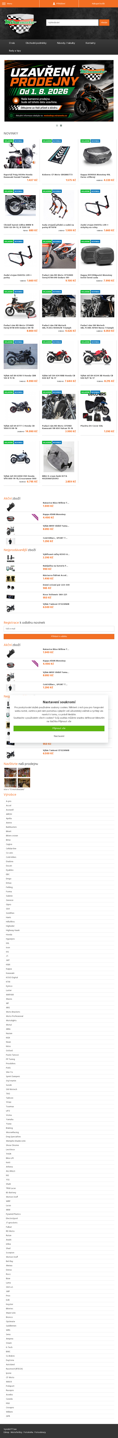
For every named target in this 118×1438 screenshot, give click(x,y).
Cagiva (9, 844)
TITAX (8, 1102)
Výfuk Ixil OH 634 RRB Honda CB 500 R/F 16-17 (58, 377)
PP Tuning (10, 1059)
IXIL (7, 943)
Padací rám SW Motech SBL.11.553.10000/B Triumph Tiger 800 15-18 (56, 328)
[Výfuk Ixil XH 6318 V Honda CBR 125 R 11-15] (20, 356)
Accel (8, 805)
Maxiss (9, 999)
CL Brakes (10, 1356)
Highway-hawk (13, 930)
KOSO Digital (12, 977)
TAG (8, 1094)
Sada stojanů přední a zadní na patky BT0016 (58, 226)
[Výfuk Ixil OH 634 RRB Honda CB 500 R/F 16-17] (59, 356)
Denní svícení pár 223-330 (56, 585)
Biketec (9, 1308)
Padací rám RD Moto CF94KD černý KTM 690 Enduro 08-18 (19, 327)
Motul (9, 1025)
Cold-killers (11, 857)
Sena (8, 1334)
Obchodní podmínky (36, 43)
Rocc (8, 1274)
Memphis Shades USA (16, 1141)
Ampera (9, 1339)
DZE (8, 1300)
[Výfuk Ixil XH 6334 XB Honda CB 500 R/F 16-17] (97, 356)
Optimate (10, 1321)
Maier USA (11, 1313)
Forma (9, 891)
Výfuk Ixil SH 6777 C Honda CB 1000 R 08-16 (19, 427)
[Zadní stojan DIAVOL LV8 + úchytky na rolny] (97, 206)
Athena (9, 1167)
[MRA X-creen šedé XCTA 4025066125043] (59, 457)
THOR (8, 1154)
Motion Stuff (12, 1197)
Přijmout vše (59, 728)
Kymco (9, 986)
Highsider (10, 926)
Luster (9, 990)
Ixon (8, 947)
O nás (12, 43)
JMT (8, 960)
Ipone (8, 1373)
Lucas (8, 1205)
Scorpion (10, 1253)
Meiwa (9, 1265)
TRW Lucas (11, 1188)
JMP (8, 1291)
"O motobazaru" (17, 789)
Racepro (10, 1390)
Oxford (9, 1050)
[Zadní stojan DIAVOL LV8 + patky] (20, 256)
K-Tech (9, 1347)
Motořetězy (16, 1432)
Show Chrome (12, 1145)
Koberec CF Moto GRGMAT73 (57, 175)
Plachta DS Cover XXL (92, 426)
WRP (8, 1201)
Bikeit (8, 831)
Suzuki (9, 1085)
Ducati (9, 866)
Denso (9, 1270)
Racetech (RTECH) (14, 1369)
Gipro (8, 904)
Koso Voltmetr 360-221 (55, 594)
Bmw (8, 840)
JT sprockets (11, 1223)
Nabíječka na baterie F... (55, 566)
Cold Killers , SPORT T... (55, 538)
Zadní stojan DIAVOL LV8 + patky (18, 276)
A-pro (8, 801)
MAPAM (10, 995)
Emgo (8, 879)
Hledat (104, 22)
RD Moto (10, 1231)
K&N (8, 964)
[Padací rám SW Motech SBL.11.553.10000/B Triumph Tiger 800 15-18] (59, 306)
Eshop (6, 1432)
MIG (8, 1007)
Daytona (10, 1360)
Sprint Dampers (13, 1076)
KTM (8, 982)
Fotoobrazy (40, 1432)
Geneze (9, 900)
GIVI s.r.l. (9, 1287)
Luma (8, 1283)
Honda (9, 934)
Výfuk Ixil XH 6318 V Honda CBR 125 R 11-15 (20, 377)
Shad (8, 1248)
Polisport (10, 1386)
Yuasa (8, 1124)
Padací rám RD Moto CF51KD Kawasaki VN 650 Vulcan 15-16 (57, 427)
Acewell (10, 810)
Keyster (9, 1304)
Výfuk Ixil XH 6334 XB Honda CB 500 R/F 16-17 (97, 377)
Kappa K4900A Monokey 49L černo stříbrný (95, 176)
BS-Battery (11, 1192)
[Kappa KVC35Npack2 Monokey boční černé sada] (97, 256)
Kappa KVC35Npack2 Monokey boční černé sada (96, 276)
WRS (8, 1330)
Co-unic (9, 853)
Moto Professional (14, 1016)
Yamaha (9, 1119)
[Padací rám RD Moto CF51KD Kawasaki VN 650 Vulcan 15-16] (59, 407)
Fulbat (9, 1227)
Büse (8, 1278)
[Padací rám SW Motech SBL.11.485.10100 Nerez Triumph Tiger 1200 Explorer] (97, 306)
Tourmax (10, 1106)
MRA (8, 1029)
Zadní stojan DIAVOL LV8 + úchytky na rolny (94, 226)
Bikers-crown (12, 836)
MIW (8, 1210)
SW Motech (11, 1089)
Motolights (11, 1020)
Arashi (8, 1240)
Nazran (9, 1033)
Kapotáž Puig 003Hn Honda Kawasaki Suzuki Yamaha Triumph (18, 177)
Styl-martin (11, 1081)
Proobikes (10, 1063)
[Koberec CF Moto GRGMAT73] (59, 155)
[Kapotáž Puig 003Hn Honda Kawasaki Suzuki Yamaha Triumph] (20, 155)
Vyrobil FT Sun (10, 1429)
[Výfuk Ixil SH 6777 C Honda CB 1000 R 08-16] (20, 407)
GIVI (8, 909)
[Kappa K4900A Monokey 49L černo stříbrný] (97, 155)
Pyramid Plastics (13, 1214)
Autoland (10, 1364)
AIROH (9, 814)
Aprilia (9, 818)
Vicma (9, 1115)
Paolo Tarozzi (12, 1055)
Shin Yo (9, 1072)
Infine (8, 1244)
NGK (8, 1038)
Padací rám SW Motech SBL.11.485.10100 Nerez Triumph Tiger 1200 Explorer (97, 328)
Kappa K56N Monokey (54, 514)
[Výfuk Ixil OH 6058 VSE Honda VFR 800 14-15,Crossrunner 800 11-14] (20, 457)
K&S (8, 1403)
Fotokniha (28, 1432)
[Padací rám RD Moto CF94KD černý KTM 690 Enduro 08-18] (20, 306)
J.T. (7, 956)
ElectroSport (12, 1218)
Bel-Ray (9, 1261)
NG (7, 1175)
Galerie (9, 896)
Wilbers (9, 1412)
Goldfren (10, 913)
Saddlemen (11, 1326)
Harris (8, 917)
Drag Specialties (13, 1137)
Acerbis (9, 1395)
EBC (8, 874)
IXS (7, 952)
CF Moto (10, 1377)
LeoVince (10, 1149)
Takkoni (9, 1098)
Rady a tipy (15, 51)
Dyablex (10, 870)
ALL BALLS (10, 1171)
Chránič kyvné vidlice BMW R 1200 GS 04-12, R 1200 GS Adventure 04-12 (18, 227)
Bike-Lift (10, 1158)
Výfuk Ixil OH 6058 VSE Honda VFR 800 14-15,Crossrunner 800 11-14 (20, 478)
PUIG (8, 1068)
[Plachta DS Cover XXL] (97, 407)
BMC (8, 1351)
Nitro (8, 1046)
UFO (8, 1111)
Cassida (9, 1399)
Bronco (9, 1317)
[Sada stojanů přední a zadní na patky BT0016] (59, 206)
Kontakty (90, 43)
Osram (9, 1343)
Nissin (8, 1042)
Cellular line (11, 848)
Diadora (9, 861)
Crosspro (10, 1407)
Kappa (9, 969)
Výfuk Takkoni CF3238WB (56, 604)
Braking (9, 1128)
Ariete (9, 823)
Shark (8, 1184)
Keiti (8, 1162)
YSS (8, 1180)
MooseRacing (12, 1132)
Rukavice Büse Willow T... (56, 503)
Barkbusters (11, 827)
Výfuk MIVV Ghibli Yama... (56, 526)
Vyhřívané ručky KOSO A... (56, 554)
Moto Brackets (13, 1012)
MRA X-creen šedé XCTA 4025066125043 (54, 477)
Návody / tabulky (66, 43)
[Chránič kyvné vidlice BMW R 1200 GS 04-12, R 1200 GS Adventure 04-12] (20, 206)
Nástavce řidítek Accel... (55, 575)
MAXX (9, 1382)
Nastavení (59, 736)
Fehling (9, 887)
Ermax (9, 883)
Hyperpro (10, 939)
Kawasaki (10, 973)
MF (7, 1003)
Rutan (8, 1235)
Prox (8, 1296)
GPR (8, 1416)
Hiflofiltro (10, 922)
